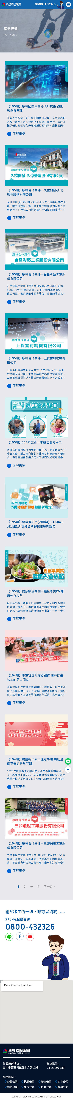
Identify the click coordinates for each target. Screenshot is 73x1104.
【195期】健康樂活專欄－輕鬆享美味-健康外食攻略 (35, 593)
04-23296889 (56, 1068)
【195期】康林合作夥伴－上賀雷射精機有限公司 (36, 360)
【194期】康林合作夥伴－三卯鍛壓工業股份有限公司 (36, 845)
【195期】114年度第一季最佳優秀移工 (34, 442)
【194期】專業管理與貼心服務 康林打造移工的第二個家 (35, 677)
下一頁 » (49, 886)
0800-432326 (45, 4)
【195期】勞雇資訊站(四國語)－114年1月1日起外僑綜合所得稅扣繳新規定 (35, 524)
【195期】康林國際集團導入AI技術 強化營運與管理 (35, 108)
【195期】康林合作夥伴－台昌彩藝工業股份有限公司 (36, 276)
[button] (68, 4)
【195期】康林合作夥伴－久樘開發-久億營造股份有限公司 (35, 192)
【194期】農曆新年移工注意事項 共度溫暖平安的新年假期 (35, 761)
